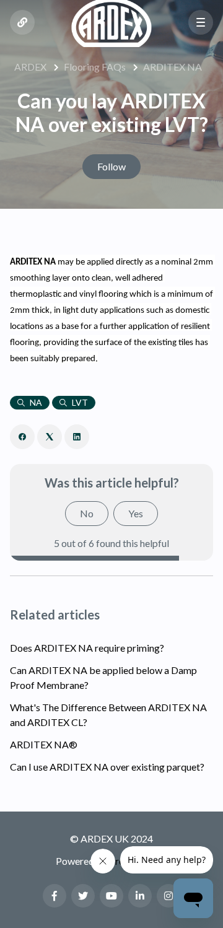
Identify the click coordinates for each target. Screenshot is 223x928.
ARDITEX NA (172, 66)
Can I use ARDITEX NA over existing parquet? (107, 767)
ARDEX (30, 66)
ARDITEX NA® (43, 744)
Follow (111, 166)
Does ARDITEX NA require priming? (87, 648)
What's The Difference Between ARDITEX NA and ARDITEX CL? (108, 714)
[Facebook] (22, 436)
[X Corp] (49, 436)
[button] (200, 22)
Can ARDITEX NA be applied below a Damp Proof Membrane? (103, 677)
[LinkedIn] (76, 436)
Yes (135, 513)
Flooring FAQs (95, 66)
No (87, 513)
